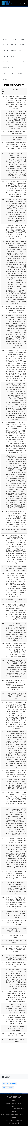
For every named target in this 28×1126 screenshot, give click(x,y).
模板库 (21, 1114)
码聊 (18, 1109)
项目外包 (14, 1120)
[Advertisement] (14, 21)
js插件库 (3, 1114)
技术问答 (11, 1103)
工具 (12, 3)
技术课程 (16, 1103)
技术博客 (6, 1103)
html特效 (8, 1114)
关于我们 (11, 1123)
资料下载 (21, 1103)
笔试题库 (19, 1120)
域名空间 (22, 1109)
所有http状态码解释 (8, 1088)
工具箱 (15, 1109)
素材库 (25, 1114)
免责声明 (16, 1123)
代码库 (12, 1114)
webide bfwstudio (9, 1109)
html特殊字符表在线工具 (9, 1083)
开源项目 (17, 1114)
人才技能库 (9, 1120)
